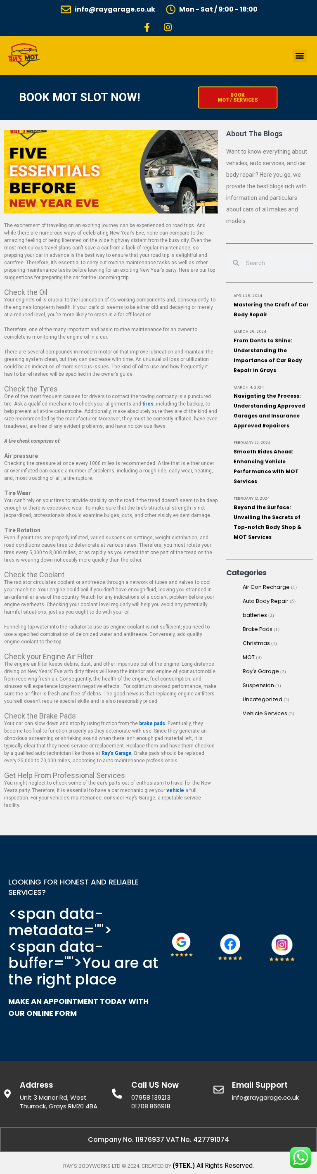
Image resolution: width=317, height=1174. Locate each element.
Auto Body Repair (266, 601)
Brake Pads (257, 629)
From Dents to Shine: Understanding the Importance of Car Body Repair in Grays (268, 355)
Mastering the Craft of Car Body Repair (271, 309)
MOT (249, 657)
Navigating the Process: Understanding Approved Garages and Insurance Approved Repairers (269, 410)
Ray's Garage (261, 671)
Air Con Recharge (266, 587)
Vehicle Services (265, 713)
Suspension (258, 685)
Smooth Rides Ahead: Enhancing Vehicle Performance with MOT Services (266, 466)
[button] (300, 55)
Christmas (256, 643)
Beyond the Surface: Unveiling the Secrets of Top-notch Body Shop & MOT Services (267, 522)
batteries (255, 615)
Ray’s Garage (117, 753)
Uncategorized (262, 699)
